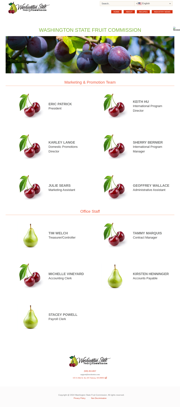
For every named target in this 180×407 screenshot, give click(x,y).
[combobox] (117, 3)
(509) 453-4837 (90, 371)
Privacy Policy (80, 398)
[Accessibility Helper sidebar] (176, 28)
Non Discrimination (98, 398)
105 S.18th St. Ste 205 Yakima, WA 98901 (90, 378)
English (146, 3)
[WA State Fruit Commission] (29, 8)
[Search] (137, 3)
